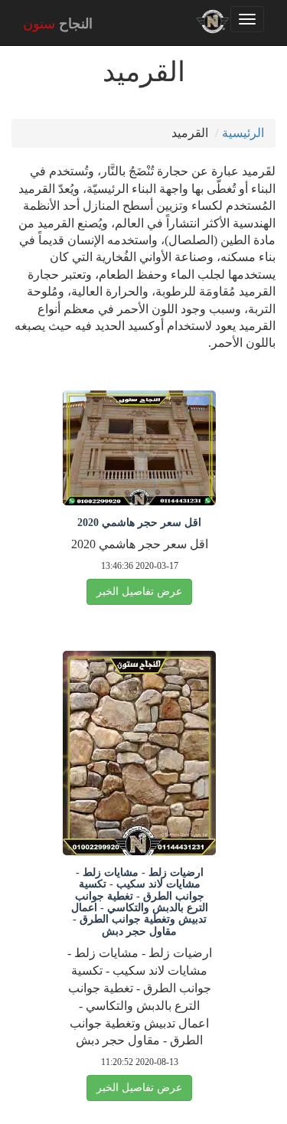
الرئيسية (243, 132)
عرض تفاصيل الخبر (139, 591)
